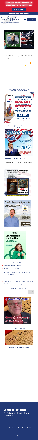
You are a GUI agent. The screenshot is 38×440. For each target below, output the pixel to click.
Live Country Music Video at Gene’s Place (16, 278)
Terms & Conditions (23, 435)
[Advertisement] (19, 376)
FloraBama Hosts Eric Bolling (12, 265)
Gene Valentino (10, 56)
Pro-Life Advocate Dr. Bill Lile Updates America (18, 268)
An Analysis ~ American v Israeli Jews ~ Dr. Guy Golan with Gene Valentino (19, 53)
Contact (31, 19)
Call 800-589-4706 (19, 158)
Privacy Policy (13, 435)
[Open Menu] (25, 19)
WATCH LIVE (19, 9)
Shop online (7, 158)
